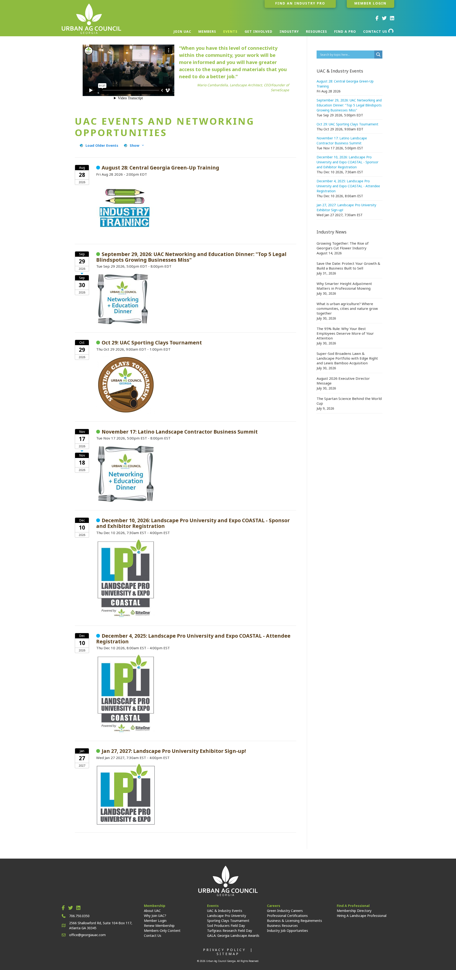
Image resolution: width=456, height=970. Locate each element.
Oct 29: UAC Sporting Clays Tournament (347, 124)
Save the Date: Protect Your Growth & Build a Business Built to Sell (348, 265)
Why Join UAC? (155, 915)
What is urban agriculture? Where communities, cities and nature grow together (347, 308)
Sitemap (228, 954)
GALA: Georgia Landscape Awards (233, 935)
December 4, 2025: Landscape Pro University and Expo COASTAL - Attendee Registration (348, 186)
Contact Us (152, 935)
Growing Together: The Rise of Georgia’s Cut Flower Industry (343, 245)
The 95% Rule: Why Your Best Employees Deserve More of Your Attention (345, 333)
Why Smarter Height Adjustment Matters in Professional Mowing (344, 286)
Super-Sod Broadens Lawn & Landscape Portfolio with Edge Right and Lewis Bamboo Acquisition (347, 358)
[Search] (391, 30)
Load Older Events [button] (102, 145)
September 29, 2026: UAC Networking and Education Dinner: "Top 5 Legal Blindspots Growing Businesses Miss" (349, 105)
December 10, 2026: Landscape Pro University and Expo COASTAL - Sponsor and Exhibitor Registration (347, 162)
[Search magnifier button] (378, 54)
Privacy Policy (224, 949)
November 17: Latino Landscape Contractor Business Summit (342, 140)
